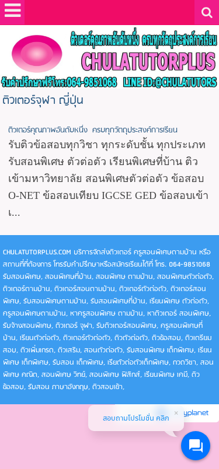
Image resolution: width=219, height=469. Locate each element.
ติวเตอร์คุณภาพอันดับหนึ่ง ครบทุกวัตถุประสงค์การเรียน (93, 130)
